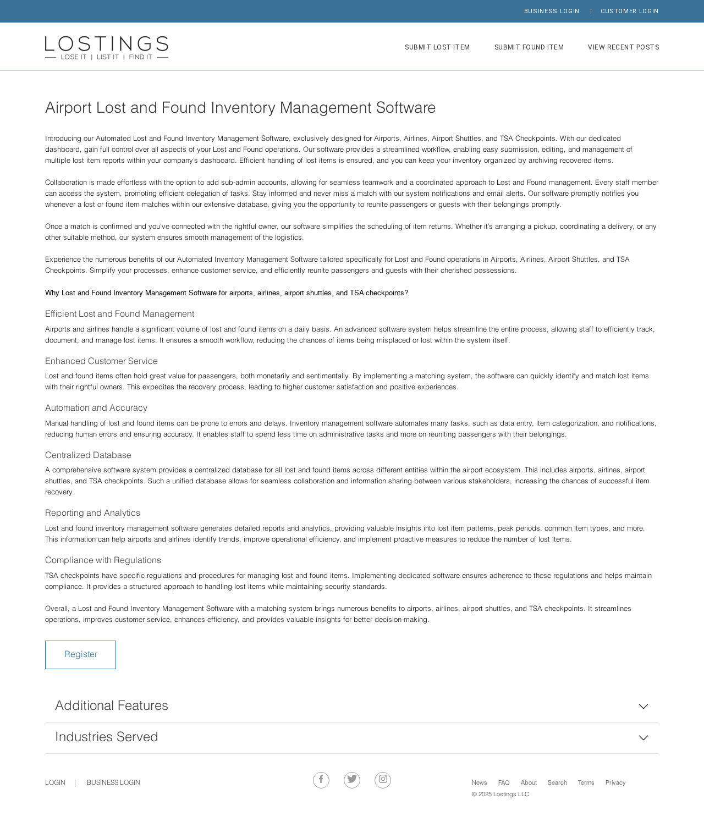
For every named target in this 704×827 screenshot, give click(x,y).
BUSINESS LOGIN (552, 11)
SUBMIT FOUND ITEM (529, 47)
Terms (586, 783)
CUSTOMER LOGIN (630, 11)
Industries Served (106, 737)
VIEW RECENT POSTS (623, 47)
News (479, 783)
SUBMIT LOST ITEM (437, 47)
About (529, 783)
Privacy (616, 783)
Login (55, 783)
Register (80, 654)
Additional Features (111, 706)
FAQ (504, 783)
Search (557, 783)
